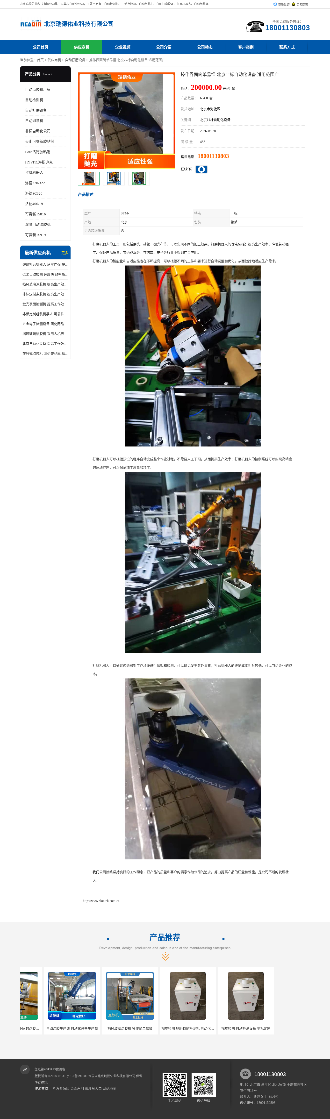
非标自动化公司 (37, 131)
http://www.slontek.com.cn (101, 901)
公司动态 (205, 47)
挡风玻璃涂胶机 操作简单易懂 (105, 1028)
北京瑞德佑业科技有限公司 (116, 1076)
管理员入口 (93, 1089)
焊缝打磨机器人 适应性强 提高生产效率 (45, 264)
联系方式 (287, 47)
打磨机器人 (34, 173)
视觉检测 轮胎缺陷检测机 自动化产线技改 (168, 1028)
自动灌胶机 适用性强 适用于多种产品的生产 (286, 1028)
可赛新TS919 (35, 235)
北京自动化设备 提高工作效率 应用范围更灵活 (45, 344)
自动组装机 (34, 121)
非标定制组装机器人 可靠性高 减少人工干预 (45, 314)
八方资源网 (60, 1089)
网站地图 (109, 1089)
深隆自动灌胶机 (37, 225)
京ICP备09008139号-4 (81, 1076)
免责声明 (77, 1089)
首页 (40, 60)
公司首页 (40, 47)
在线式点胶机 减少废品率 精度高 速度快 (45, 353)
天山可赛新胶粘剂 (39, 141)
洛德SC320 (34, 193)
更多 (64, 253)
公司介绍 (164, 47)
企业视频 (122, 47)
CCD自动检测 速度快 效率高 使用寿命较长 (45, 274)
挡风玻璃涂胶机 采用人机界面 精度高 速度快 (45, 334)
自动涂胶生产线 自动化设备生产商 (48, 1028)
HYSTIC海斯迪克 (39, 162)
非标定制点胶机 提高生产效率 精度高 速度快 (45, 294)
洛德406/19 (34, 204)
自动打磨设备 (75, 60)
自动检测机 (34, 100)
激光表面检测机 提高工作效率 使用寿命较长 (45, 304)
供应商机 (81, 47)
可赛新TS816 (35, 214)
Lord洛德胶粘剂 (37, 152)
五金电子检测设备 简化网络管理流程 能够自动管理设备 (45, 324)
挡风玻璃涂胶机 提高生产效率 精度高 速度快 (45, 284)
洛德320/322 (35, 183)
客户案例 (246, 47)
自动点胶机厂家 (37, 90)
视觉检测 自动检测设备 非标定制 (221, 1028)
